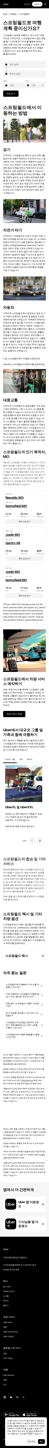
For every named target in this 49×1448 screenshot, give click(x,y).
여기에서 (29, 1431)
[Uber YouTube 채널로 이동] (11, 1397)
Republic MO (14, 497)
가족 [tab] (21, 759)
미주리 (13, 14)
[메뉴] (45, 4)
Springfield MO (16, 506)
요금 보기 (10, 93)
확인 (41, 1441)
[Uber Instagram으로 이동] (17, 1397)
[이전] (32, 840)
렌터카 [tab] (29, 759)
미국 (5, 14)
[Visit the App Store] (29, 1415)
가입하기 (37, 4)
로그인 (27, 4)
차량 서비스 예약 (14, 714)
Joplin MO (12, 535)
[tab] (36, 759)
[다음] (39, 840)
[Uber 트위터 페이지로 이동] (23, 1397)
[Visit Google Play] (12, 1415)
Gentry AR (12, 543)
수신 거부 (31, 1441)
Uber (6, 4)
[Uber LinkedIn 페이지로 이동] (5, 1397)
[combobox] (9, 64)
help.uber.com (27, 1080)
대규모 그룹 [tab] (10, 759)
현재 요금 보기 (24, 521)
